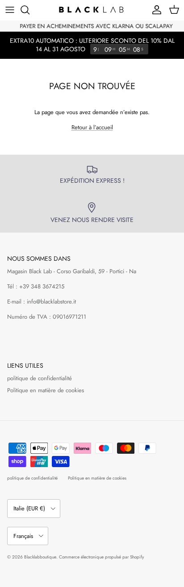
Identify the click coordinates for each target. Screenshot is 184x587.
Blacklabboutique (40, 557)
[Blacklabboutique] (92, 10)
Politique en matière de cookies (45, 390)
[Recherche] (29, 10)
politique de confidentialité (39, 378)
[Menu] (10, 10)
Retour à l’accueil (92, 127)
